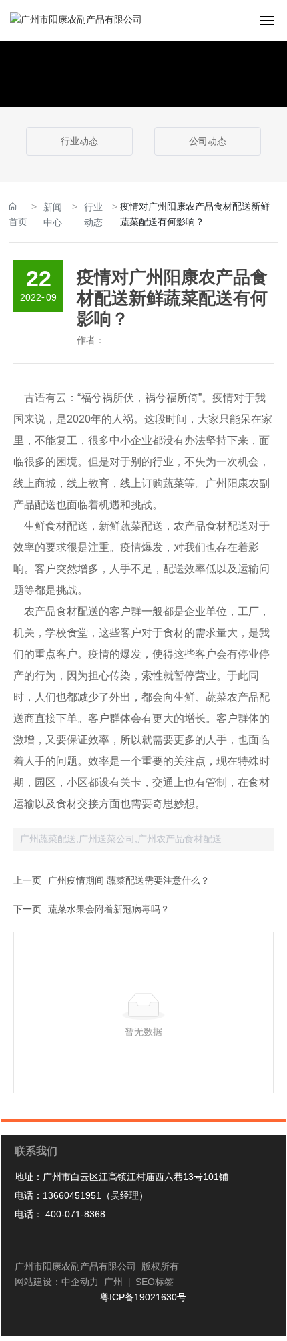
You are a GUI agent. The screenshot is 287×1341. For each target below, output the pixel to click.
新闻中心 (52, 215)
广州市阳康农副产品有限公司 (75, 1266)
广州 (118, 1281)
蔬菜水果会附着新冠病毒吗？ (109, 909)
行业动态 (79, 141)
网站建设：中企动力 (57, 1281)
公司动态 (207, 141)
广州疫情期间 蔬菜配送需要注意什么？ (129, 880)
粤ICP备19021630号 (143, 1297)
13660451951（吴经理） (95, 1195)
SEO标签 (153, 1281)
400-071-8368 (74, 1214)
